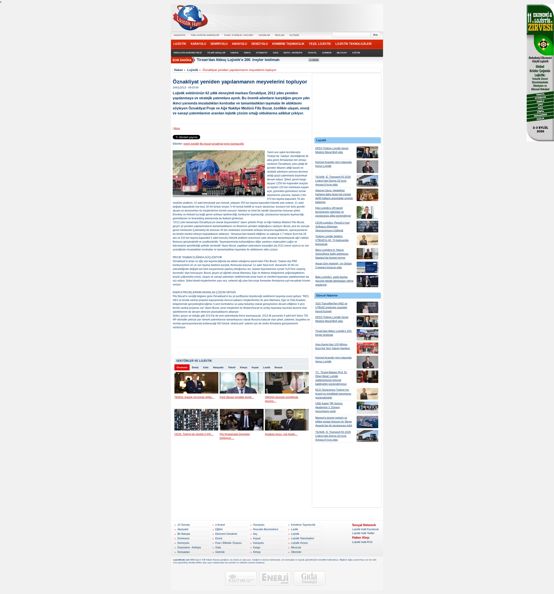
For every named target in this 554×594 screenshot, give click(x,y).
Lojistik (192, 70)
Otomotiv (182, 367)
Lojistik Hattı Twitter (363, 533)
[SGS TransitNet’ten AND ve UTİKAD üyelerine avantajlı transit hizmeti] (367, 307)
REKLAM (279, 35)
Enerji (195, 367)
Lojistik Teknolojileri (302, 538)
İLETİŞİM (294, 35)
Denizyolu (183, 542)
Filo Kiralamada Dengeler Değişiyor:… (235, 436)
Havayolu (258, 524)
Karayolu (258, 542)
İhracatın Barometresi (265, 529)
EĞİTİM (356, 52)
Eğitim (219, 529)
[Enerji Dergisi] (275, 578)
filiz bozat (205, 143)
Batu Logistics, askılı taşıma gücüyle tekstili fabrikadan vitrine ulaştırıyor (334, 280)
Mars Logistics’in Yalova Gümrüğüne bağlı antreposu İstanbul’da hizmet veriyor (331, 253)
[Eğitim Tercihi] (241, 578)
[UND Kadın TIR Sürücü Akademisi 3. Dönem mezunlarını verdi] (367, 408)
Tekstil (231, 367)
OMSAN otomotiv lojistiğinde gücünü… (281, 399)
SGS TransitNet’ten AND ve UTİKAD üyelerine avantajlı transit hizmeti (331, 307)
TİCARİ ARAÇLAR (216, 52)
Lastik (266, 367)
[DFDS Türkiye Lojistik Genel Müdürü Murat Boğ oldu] (367, 152)
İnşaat (255, 367)
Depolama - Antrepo (189, 547)
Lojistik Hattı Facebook (365, 529)
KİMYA (247, 52)
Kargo (256, 547)
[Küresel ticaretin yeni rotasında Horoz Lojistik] (367, 166)
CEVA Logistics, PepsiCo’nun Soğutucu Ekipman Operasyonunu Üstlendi (332, 226)
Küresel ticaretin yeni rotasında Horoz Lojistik (333, 164)
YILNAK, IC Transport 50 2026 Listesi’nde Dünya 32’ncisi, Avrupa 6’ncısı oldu (333, 180)
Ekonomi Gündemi (226, 533)
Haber (178, 70)
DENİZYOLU (259, 43)
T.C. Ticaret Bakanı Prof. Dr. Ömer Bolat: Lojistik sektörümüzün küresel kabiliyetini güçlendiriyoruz (331, 378)
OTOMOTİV (261, 52)
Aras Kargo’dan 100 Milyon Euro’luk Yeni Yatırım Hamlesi (332, 346)
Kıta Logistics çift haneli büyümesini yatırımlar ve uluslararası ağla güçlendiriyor (333, 212)
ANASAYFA (179, 35)
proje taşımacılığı (234, 143)
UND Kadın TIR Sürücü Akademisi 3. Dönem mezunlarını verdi (329, 407)
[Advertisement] (346, 106)
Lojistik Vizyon (299, 542)
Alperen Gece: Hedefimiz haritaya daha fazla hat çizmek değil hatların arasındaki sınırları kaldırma (334, 196)
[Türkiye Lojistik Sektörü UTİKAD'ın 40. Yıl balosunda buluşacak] (367, 239)
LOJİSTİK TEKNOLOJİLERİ (353, 43)
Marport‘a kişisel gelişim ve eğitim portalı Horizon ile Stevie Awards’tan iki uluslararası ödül (333, 421)
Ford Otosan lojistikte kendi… (237, 397)
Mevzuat (296, 547)
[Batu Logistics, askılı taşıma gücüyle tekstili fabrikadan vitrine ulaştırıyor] (367, 281)
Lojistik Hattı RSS (362, 542)
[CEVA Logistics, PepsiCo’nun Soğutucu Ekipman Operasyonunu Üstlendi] (367, 226)
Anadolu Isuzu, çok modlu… (281, 434)
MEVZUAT (342, 52)
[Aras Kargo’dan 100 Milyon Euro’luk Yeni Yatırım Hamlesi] (367, 348)
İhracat (278, 367)
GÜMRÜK (327, 52)
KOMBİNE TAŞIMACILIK (288, 43)
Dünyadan (183, 552)
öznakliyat (217, 143)
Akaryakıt (218, 367)
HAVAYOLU (239, 43)
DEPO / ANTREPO (292, 52)
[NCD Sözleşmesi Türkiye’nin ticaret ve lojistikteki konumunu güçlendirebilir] (367, 394)
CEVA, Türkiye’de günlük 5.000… (194, 434)
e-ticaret (220, 524)
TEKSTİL (312, 52)
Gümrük (220, 552)
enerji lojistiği (191, 143)
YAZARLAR (264, 35)
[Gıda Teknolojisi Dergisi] (309, 578)
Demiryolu (183, 538)
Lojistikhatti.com (181, 560)
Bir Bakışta (183, 533)
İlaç (255, 533)
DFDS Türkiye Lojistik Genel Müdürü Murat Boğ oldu (331, 150)
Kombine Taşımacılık (303, 524)
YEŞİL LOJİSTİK (320, 43)
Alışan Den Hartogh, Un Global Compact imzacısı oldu (333, 265)
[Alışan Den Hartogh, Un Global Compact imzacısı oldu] (367, 267)
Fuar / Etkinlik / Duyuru (228, 542)
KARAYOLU (198, 43)
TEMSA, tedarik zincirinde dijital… (194, 397)
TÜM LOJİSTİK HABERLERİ (205, 35)
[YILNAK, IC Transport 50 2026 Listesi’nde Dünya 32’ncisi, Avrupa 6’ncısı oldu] (367, 181)
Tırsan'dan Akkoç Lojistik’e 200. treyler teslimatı (333, 333)
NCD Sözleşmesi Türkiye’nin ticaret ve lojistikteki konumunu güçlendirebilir (333, 393)
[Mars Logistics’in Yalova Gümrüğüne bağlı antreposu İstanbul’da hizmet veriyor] (367, 253)
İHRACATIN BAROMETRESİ (188, 52)
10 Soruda (183, 524)
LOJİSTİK (179, 43)
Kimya (243, 367)
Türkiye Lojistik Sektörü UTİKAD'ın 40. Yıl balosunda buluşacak (332, 240)
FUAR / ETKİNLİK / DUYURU (238, 35)
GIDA (275, 52)
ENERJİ (234, 52)
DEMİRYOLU (219, 43)
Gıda (205, 367)
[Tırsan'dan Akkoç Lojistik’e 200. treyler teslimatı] (367, 335)
